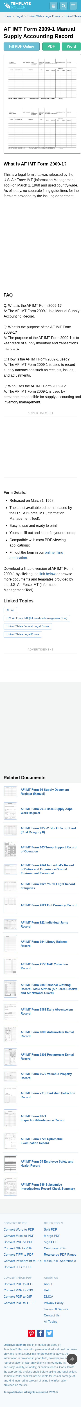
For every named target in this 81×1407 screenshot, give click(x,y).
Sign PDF (50, 1242)
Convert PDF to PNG (18, 1290)
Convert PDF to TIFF (19, 1303)
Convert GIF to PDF (18, 1248)
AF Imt (10, 610)
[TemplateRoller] (15, 5)
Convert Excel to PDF (19, 1235)
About (48, 1284)
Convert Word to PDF (19, 1229)
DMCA (48, 1296)
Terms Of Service (56, 1309)
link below (47, 574)
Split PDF (50, 1229)
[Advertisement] (40, 244)
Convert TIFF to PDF (19, 1254)
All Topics (50, 1321)
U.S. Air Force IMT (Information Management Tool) (37, 618)
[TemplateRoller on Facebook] (40, 1333)
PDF (51, 46)
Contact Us (52, 1315)
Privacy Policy (53, 1303)
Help (47, 1290)
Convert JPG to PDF (18, 1267)
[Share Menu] (72, 1359)
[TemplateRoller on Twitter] (49, 1333)
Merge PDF (52, 1235)
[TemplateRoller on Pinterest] (31, 1333)
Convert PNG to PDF (18, 1242)
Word (71, 46)
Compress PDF (55, 1248)
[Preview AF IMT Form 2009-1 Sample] (42, 104)
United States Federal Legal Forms (28, 626)
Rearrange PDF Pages (60, 1254)
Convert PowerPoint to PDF (23, 1261)
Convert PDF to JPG (18, 1284)
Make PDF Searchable (60, 1261)
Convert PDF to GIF (18, 1296)
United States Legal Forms (23, 634)
